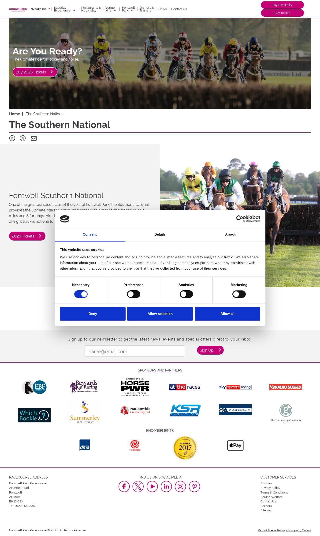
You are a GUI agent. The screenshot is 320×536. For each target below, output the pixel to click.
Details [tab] (160, 234)
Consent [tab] (90, 234)
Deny (93, 314)
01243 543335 (25, 505)
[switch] (133, 294)
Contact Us (179, 9)
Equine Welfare (271, 496)
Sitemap (266, 510)
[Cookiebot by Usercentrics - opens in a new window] (239, 218)
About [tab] (230, 234)
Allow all (227, 314)
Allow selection (160, 314)
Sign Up (206, 349)
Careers (266, 505)
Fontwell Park (128, 8)
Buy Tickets (282, 13)
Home (14, 113)
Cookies (266, 483)
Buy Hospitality (282, 5)
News (162, 9)
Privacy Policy (270, 487)
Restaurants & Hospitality (91, 8)
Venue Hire (110, 8)
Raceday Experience (62, 8)
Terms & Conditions (274, 492)
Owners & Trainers (147, 8)
